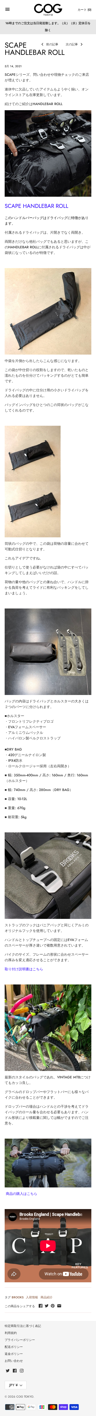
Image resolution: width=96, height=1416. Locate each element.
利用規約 (11, 1333)
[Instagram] (22, 1371)
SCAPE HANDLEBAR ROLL (36, 206)
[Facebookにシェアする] (40, 1305)
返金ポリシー (14, 1354)
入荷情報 (32, 1297)
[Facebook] (15, 1371)
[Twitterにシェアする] (46, 1305)
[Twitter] (8, 1371)
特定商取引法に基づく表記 (23, 1326)
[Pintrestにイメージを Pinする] (53, 1305)
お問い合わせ (14, 1361)
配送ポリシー (14, 1347)
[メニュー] (7, 10)
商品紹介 (47, 1297)
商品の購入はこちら (21, 1193)
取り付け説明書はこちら (24, 969)
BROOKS (18, 1297)
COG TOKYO (24, 1396)
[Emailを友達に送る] (59, 1305)
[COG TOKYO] (48, 10)
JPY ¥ (13, 1385)
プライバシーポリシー (20, 1340)
